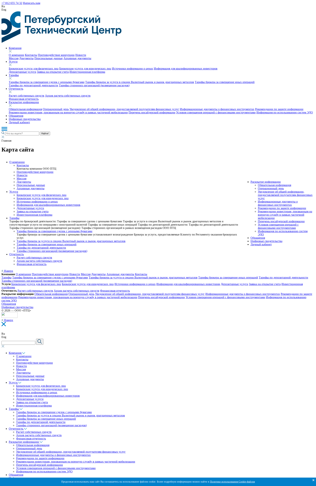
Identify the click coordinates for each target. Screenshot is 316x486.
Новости (80, 55)
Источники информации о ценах (132, 68)
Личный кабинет (19, 122)
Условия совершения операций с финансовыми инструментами (216, 112)
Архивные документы (77, 58)
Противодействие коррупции (56, 55)
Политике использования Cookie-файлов (232, 481)
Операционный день (56, 109)
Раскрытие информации (24, 102)
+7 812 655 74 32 (11, 3)
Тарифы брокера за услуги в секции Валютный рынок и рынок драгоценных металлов (139, 82)
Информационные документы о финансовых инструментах (217, 109)
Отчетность (16, 88)
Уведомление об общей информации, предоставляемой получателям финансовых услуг (124, 109)
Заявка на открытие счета (53, 71)
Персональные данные (48, 58)
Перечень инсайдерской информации (152, 112)
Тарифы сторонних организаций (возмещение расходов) (94, 85)
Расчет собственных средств (26, 95)
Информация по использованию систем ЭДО (284, 112)
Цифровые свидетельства (25, 119)
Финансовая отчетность (24, 98)
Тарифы (14, 75)
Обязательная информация (25, 109)
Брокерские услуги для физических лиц (34, 68)
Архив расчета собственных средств (68, 95)
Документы (26, 58)
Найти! (45, 133)
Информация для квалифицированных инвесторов (185, 68)
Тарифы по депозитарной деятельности (33, 85)
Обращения (16, 115)
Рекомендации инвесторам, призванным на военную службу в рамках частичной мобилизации (68, 112)
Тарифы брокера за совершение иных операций (225, 82)
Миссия (13, 58)
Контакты (31, 55)
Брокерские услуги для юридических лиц (85, 68)
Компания (15, 48)
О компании (16, 55)
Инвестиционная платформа (87, 71)
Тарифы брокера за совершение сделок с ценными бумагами (46, 82)
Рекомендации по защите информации (279, 109)
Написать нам (31, 3)
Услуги (13, 61)
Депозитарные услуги (22, 71)
